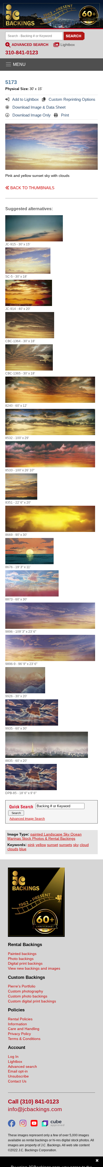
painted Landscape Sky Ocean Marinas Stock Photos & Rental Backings (44, 836)
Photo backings (21, 959)
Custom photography (25, 991)
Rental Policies (20, 1019)
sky (76, 845)
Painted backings (22, 954)
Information (17, 1024)
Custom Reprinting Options (71, 99)
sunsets (65, 845)
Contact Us (17, 1081)
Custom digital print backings (32, 1001)
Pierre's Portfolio (21, 986)
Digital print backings (25, 963)
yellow (41, 845)
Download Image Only (31, 115)
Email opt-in (18, 1071)
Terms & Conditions (24, 1039)
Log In (13, 1056)
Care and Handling (23, 1029)
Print (64, 115)
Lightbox (67, 45)
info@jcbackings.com (35, 1109)
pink (31, 845)
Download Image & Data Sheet (38, 107)
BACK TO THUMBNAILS (31, 188)
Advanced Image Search (27, 819)
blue (22, 849)
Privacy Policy (19, 1034)
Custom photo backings (27, 996)
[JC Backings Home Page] (36, 935)
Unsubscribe (18, 1076)
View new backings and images (34, 968)
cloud (84, 845)
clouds (12, 849)
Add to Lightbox (25, 99)
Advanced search (22, 1066)
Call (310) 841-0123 (33, 1101)
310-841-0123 (21, 52)
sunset (52, 845)
